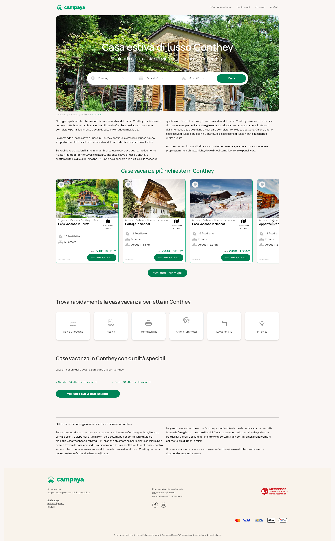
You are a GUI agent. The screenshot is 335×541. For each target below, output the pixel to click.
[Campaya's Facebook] (155, 505)
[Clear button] (123, 78)
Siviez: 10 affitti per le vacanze (133, 382)
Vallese (85, 114)
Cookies (51, 507)
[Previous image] (62, 221)
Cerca (231, 78)
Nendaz (164, 220)
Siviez (97, 220)
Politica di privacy (55, 503)
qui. (154, 492)
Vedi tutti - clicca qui (167, 273)
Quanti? (194, 78)
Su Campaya (53, 500)
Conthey (97, 114)
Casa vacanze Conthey (81, 441)
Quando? (152, 78)
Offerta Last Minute (220, 7)
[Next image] (272, 221)
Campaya (61, 114)
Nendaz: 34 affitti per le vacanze (77, 382)
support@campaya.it (59, 492)
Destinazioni (243, 7)
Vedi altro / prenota (101, 257)
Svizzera (73, 114)
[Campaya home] (70, 7)
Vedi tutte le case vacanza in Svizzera (88, 393)
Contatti (260, 7)
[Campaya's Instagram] (163, 505)
